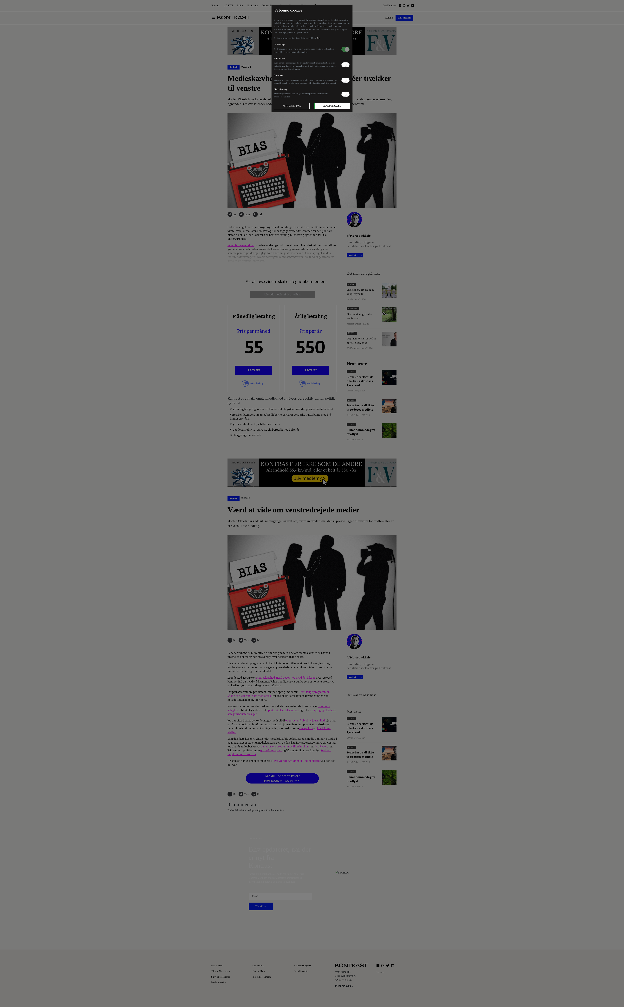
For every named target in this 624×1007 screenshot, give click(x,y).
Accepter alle (332, 106)
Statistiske (278, 75)
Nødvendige (279, 44)
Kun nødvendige (292, 106)
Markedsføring (280, 89)
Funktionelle (279, 58)
